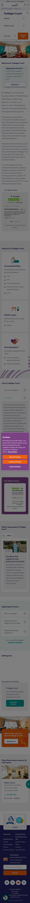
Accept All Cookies (15, 462)
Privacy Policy (12, 452)
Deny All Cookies (15, 457)
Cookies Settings (15, 466)
